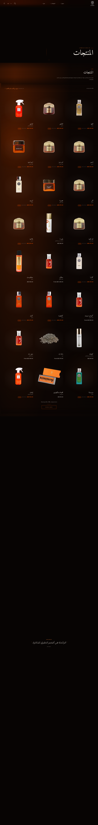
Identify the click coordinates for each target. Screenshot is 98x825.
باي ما (61, 239)
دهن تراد (30, 354)
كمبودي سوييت (89, 315)
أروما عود (30, 162)
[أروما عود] (19, 146)
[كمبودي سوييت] (79, 299)
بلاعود (31, 239)
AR (8, 3)
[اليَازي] (19, 108)
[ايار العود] (79, 223)
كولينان (91, 354)
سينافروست (30, 277)
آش (92, 200)
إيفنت (31, 392)
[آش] (79, 184)
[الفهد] (79, 108)
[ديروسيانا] (79, 376)
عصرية (61, 200)
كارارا (91, 277)
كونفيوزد (60, 315)
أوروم (31, 200)
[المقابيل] (49, 108)
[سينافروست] (19, 261)
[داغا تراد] (49, 338)
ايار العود (91, 239)
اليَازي (31, 124)
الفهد (92, 124)
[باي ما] (49, 223)
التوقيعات (53, 3)
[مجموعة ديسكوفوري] (49, 376)
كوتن (31, 315)
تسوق (62, 3)
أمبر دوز (61, 162)
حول (44, 3)
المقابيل (61, 124)
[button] (4, 3)
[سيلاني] (49, 261)
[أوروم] (19, 184)
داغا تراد (61, 354)
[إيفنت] (19, 376)
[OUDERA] (92, 3)
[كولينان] (79, 338)
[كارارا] (79, 261)
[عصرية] (49, 184)
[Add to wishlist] (91, 95)
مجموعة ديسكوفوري (58, 392)
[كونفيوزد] (49, 299)
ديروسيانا (91, 392)
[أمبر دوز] (49, 146)
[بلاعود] (19, 223)
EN (11, 3)
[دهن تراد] (19, 338)
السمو (91, 162)
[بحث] (15, 3)
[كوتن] (19, 299)
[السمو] (79, 146)
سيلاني (61, 277)
